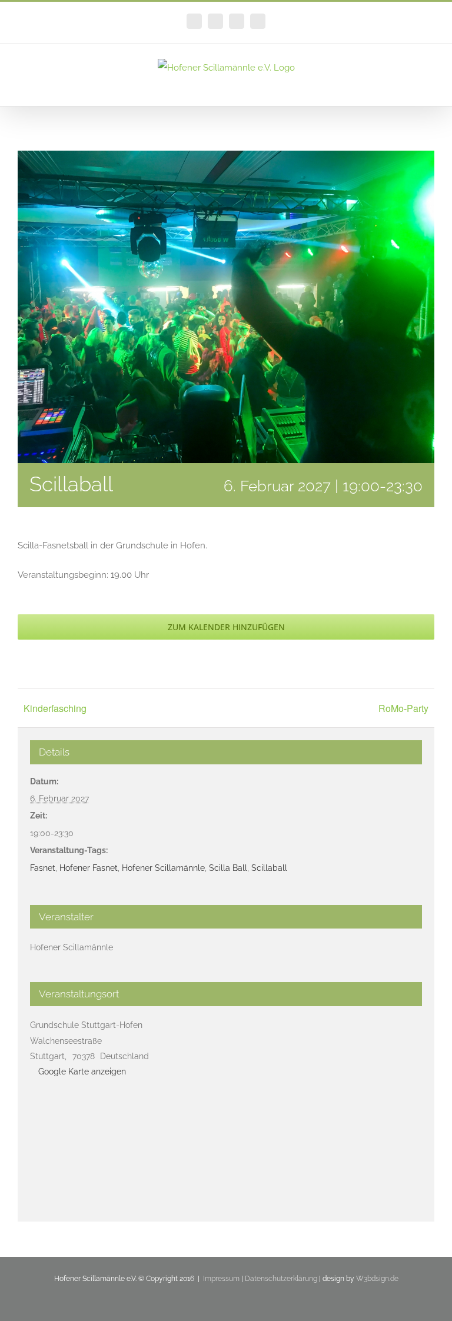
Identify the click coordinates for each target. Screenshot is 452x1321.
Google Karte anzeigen (82, 1071)
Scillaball (269, 868)
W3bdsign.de (377, 1279)
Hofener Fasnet (88, 868)
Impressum (221, 1279)
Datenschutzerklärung (281, 1279)
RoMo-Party (403, 708)
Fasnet (42, 868)
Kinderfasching (55, 708)
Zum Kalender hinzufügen (226, 627)
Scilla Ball (228, 868)
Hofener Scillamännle (163, 868)
